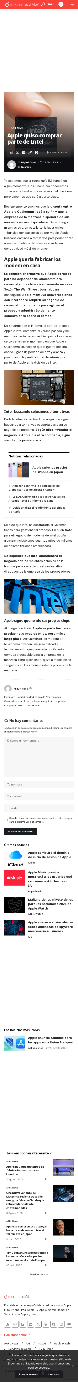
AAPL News (17, 128)
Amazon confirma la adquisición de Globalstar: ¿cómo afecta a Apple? (34, 487)
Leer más (53, 1374)
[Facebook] (53, 1324)
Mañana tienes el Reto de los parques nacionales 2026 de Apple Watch (50, 903)
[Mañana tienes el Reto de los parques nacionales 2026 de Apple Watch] (14, 905)
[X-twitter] (38, 1324)
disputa (56, 206)
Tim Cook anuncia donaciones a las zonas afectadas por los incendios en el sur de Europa (27, 1256)
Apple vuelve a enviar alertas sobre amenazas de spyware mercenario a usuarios (50, 926)
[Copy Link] (30, 152)
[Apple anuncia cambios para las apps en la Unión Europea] (14, 1043)
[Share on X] (17, 152)
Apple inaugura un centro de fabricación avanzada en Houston (25, 1170)
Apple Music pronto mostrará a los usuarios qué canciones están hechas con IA (50, 879)
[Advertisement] (39, 49)
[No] (73, 1366)
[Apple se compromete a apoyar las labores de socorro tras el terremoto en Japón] (63, 1227)
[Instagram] (61, 1324)
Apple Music (35, 891)
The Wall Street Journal (32, 289)
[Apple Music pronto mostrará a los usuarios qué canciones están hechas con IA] (14, 878)
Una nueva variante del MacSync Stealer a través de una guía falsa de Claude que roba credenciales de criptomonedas (25, 1200)
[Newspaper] (15, 1324)
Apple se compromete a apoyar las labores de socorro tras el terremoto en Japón (26, 1230)
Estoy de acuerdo (28, 1374)
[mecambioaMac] (22, 4)
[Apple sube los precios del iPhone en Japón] (19, 469)
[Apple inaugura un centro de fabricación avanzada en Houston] (63, 1167)
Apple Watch (35, 913)
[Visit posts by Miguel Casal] (8, 688)
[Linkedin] (30, 1324)
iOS (30, 936)
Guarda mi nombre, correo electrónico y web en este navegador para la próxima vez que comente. (41, 820)
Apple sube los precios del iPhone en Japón (50, 469)
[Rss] (7, 1324)
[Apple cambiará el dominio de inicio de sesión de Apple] (14, 858)
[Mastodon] (46, 1324)
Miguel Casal (28, 162)
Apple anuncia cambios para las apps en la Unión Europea (50, 1040)
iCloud (31, 862)
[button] (43, 4)
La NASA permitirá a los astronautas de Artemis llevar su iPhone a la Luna (37, 498)
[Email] (24, 152)
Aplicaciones (35, 1048)
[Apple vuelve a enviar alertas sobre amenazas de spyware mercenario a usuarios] (14, 928)
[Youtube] (69, 1324)
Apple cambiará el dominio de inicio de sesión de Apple (49, 854)
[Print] (37, 152)
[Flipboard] (23, 1324)
